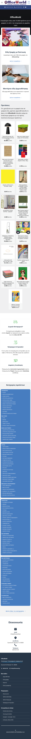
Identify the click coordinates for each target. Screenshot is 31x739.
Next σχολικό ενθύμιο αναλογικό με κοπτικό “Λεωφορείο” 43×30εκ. (23, 237)
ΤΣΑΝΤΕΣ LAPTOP (6, 603)
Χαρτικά (5, 682)
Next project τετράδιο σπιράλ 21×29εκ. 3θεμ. (23, 160)
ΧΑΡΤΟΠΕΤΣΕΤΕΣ (6, 579)
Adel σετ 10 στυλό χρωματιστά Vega (15, 305)
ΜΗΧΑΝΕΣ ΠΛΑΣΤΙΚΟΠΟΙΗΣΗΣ (9, 495)
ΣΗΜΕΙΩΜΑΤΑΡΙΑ (6, 523)
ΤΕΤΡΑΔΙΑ (4, 456)
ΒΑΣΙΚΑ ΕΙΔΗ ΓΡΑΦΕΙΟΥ (6, 428)
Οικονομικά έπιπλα (7, 714)
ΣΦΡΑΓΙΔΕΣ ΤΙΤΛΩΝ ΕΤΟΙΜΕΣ (8, 479)
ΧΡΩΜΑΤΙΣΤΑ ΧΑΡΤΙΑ (7, 460)
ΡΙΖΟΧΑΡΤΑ (5, 575)
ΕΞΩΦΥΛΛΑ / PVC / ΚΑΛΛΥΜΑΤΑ (9, 491)
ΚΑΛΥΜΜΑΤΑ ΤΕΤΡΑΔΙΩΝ (8, 502)
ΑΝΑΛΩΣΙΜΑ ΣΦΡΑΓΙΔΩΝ (7, 481)
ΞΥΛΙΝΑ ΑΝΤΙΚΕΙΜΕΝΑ (7, 573)
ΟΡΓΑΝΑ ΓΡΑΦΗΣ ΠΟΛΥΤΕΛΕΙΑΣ (9, 425)
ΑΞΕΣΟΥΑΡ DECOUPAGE (7, 571)
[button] (2, 2)
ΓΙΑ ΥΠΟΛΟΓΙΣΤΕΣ (5, 595)
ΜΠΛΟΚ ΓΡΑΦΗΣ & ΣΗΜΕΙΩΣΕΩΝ (9, 448)
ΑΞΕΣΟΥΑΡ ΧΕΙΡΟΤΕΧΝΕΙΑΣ (8, 560)
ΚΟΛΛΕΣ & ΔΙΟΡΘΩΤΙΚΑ (7, 521)
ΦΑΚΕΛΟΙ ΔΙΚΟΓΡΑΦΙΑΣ (7, 405)
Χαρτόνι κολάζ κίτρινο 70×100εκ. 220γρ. (8, 185)
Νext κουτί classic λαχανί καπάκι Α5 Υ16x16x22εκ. (23, 137)
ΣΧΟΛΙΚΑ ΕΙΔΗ (4, 500)
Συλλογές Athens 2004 (8, 720)
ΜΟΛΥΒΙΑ (4, 419)
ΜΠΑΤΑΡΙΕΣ (5, 601)
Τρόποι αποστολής (7, 696)
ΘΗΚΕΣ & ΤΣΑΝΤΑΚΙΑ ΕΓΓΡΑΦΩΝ (9, 403)
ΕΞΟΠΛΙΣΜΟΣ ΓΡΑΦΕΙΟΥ (6, 583)
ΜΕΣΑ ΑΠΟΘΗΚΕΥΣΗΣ (7, 597)
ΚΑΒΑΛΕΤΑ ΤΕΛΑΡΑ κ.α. (7, 539)
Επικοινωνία (6, 694)
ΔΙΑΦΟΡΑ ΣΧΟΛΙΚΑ (6, 531)
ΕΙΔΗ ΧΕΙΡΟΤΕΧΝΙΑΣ (5, 558)
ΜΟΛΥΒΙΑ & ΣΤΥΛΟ (6, 512)
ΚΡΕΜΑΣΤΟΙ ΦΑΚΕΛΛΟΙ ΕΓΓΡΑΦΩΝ (9, 413)
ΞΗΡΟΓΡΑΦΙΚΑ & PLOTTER (8, 452)
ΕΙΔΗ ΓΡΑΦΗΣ (4, 416)
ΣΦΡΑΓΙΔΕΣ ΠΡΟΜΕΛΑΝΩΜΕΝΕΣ (9, 473)
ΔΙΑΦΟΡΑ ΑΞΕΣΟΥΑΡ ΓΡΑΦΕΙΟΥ (9, 589)
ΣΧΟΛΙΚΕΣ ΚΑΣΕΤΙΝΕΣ (7, 527)
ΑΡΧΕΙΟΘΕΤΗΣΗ (4, 390)
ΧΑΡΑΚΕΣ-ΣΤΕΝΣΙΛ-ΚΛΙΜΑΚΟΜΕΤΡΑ (10, 550)
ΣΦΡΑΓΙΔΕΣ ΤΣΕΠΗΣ (7, 475)
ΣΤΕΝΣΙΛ (4, 577)
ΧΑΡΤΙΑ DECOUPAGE (7, 569)
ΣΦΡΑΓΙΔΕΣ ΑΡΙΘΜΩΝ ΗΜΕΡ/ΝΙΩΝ (9, 477)
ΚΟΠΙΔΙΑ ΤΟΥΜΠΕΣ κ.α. (7, 541)
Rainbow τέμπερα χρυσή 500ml (23, 260)
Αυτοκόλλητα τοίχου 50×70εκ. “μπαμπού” (8, 211)
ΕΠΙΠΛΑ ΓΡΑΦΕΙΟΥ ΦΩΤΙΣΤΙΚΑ (8, 593)
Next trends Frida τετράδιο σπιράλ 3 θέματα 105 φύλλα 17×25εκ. (23, 283)
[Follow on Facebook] (23, 7)
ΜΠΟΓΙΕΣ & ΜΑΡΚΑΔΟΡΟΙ (8, 513)
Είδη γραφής (6, 679)
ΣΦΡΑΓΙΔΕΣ (5, 471)
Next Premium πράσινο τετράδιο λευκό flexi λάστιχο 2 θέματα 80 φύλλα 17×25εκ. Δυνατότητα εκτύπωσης (23, 213)
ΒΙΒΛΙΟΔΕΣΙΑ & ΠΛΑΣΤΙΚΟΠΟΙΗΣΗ (8, 483)
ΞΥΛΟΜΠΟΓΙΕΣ (5, 563)
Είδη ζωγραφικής (7, 685)
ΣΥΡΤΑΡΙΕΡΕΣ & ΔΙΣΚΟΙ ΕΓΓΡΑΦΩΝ (9, 585)
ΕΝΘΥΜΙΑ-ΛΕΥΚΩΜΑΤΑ (7, 529)
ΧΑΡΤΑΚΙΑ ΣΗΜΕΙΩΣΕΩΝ (7, 458)
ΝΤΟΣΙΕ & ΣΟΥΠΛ (6, 396)
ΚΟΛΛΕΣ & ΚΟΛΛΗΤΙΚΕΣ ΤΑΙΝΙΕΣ (9, 437)
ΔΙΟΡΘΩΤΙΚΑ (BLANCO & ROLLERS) (9, 435)
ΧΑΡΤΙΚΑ (3, 444)
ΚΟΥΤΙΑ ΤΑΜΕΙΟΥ (6, 591)
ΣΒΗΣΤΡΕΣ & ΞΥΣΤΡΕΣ (7, 515)
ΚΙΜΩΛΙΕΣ (4, 504)
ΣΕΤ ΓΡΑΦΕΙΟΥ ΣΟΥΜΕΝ (7, 587)
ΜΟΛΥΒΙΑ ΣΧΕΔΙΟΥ (6, 543)
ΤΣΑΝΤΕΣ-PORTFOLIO (7, 407)
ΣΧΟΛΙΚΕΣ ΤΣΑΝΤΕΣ (7, 525)
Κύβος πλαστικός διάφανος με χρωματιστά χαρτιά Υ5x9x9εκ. (8, 283)
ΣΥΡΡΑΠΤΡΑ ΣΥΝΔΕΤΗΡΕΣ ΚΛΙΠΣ (9, 431)
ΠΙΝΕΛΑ (4, 547)
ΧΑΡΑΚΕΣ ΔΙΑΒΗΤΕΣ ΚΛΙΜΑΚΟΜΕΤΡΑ (10, 517)
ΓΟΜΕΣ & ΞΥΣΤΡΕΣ (6, 423)
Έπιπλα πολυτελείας (7, 711)
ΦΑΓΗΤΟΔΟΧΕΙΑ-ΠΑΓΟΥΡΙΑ (8, 508)
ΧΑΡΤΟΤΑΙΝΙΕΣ (6, 446)
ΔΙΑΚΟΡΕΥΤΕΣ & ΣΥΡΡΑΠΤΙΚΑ (8, 429)
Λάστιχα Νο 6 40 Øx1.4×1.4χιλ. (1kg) (7, 260)
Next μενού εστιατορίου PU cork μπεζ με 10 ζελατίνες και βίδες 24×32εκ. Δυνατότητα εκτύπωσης (7, 162)
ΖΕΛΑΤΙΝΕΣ (5, 411)
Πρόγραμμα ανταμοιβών (8, 702)
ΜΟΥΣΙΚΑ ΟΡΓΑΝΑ (6, 506)
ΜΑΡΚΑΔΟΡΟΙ (5, 421)
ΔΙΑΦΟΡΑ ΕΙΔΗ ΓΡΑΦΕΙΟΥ (8, 439)
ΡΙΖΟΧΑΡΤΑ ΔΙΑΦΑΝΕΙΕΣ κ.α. (8, 548)
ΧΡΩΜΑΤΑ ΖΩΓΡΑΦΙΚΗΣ (7, 552)
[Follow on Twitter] (25, 7)
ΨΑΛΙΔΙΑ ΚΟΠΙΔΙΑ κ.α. (7, 519)
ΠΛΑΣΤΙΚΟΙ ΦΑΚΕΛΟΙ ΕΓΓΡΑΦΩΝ (9, 402)
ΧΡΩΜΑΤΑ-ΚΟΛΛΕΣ (6, 581)
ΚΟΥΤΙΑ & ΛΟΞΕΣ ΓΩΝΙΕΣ (7, 400)
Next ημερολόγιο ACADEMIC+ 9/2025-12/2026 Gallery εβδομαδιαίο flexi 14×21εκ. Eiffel (23, 187)
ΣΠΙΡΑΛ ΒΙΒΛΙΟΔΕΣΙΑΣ (7, 485)
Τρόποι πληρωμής (7, 699)
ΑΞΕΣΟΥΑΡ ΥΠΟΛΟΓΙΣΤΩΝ (8, 599)
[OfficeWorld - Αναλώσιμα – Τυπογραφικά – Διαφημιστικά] (15, 2)
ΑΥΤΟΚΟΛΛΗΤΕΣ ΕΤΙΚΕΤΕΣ (8, 462)
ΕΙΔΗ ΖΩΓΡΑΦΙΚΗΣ (5, 533)
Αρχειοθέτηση (6, 676)
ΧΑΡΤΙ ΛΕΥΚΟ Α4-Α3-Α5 (7, 450)
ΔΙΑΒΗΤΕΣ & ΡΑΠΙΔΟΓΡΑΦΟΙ (8, 535)
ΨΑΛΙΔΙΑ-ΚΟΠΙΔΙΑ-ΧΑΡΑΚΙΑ (8, 433)
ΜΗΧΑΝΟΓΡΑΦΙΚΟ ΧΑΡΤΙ (8, 454)
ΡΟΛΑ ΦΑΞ (5, 467)
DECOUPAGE (5, 567)
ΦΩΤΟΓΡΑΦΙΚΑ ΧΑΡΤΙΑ (7, 465)
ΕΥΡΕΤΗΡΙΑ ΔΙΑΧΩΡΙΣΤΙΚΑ (8, 398)
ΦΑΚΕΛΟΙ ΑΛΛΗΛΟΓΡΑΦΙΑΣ (8, 463)
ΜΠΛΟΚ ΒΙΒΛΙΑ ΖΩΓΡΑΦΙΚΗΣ (8, 545)
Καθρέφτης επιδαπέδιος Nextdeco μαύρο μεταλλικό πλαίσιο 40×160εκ (8, 237)
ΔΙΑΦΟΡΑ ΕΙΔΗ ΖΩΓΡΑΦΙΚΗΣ (8, 537)
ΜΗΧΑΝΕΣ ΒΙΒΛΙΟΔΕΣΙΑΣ (7, 493)
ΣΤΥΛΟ (4, 417)
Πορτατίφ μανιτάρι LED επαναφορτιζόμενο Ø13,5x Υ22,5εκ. (8, 138)
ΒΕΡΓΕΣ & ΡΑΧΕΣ (6, 487)
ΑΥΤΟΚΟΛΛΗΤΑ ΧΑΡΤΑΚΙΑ (8, 469)
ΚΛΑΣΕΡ (4, 392)
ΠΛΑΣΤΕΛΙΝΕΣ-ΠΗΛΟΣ (7, 565)
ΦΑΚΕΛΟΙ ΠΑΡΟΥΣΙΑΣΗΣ (7, 409)
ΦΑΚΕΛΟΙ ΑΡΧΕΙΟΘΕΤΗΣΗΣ (8, 394)
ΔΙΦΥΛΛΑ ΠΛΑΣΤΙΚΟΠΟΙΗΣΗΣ (8, 489)
